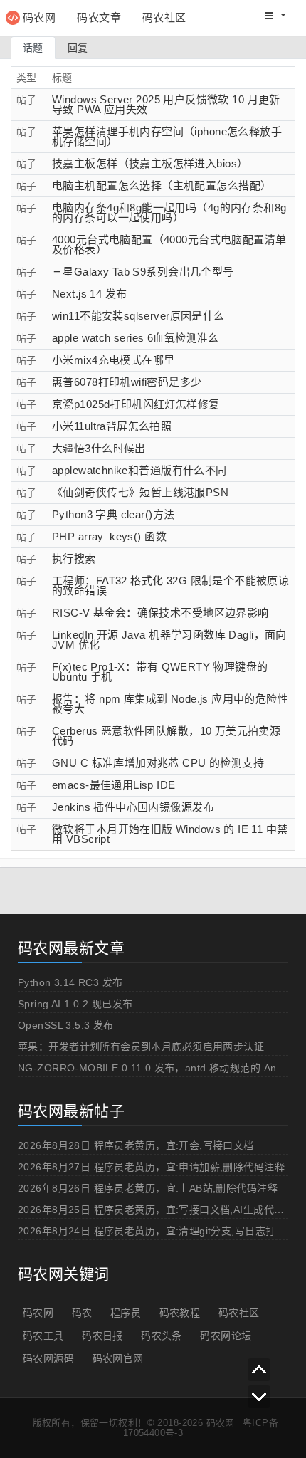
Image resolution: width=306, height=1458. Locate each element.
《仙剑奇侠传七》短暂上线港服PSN (140, 492)
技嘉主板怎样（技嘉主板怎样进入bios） (150, 163)
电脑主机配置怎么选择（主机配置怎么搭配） (161, 185)
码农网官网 (118, 1358)
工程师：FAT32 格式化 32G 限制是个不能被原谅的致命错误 (170, 586)
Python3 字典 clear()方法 (113, 514)
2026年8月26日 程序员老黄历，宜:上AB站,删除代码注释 (148, 1188)
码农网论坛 (225, 1335)
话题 (33, 47)
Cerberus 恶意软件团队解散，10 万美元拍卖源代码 (166, 736)
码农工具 (43, 1335)
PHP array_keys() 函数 (109, 536)
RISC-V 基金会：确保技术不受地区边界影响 (160, 613)
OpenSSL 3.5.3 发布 (66, 1025)
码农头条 (161, 1335)
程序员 (125, 1312)
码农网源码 (48, 1358)
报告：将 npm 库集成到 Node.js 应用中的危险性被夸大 (170, 704)
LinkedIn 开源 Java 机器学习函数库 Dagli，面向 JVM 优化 (169, 640)
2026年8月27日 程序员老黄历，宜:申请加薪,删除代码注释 (151, 1167)
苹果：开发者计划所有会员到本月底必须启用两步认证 (141, 1046)
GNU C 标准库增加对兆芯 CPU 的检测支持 (158, 763)
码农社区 (164, 17)
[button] (275, 15)
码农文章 (99, 17)
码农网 (39, 17)
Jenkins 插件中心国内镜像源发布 (133, 807)
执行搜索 (74, 558)
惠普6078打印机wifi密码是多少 (127, 382)
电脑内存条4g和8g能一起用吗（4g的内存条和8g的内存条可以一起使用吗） (169, 212)
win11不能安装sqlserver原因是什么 (138, 316)
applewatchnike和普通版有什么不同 (139, 470)
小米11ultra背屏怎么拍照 (112, 426)
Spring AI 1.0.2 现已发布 (75, 1003)
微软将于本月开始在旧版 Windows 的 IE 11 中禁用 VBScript (170, 834)
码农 (82, 1312)
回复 (78, 47)
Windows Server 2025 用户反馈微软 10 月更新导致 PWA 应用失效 (166, 104)
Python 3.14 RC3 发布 (70, 982)
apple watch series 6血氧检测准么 (135, 338)
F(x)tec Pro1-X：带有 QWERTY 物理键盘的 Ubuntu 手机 (160, 672)
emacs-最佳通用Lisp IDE (114, 785)
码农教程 (180, 1312)
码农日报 (102, 1335)
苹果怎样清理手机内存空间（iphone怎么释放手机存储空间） (167, 136)
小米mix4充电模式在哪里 (113, 360)
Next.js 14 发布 (89, 294)
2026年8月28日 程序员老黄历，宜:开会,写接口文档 (136, 1145)
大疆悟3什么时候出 (99, 448)
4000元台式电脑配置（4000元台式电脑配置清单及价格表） (169, 245)
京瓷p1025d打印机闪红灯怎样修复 (136, 404)
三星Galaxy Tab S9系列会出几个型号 (143, 272)
